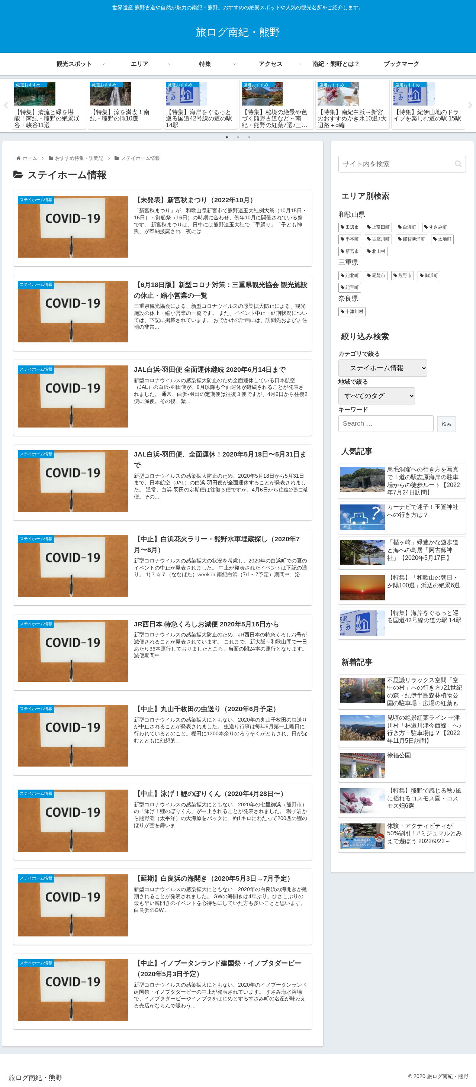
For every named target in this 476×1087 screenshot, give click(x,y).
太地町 (444, 239)
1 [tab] (227, 137)
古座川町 (380, 239)
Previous (5, 105)
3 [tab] (249, 137)
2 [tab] (238, 137)
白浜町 (409, 227)
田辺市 (351, 227)
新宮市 (351, 251)
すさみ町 (437, 227)
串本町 (351, 239)
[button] (458, 163)
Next (470, 105)
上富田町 (380, 227)
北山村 (378, 251)
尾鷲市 (378, 275)
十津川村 (353, 311)
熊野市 (404, 275)
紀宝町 (351, 287)
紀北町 (351, 275)
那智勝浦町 (413, 239)
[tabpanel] (49, 104)
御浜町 (431, 275)
